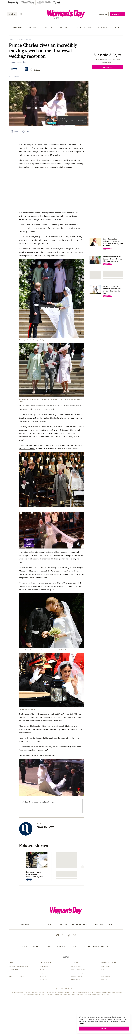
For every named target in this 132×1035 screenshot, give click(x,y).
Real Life (63, 28)
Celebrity (17, 28)
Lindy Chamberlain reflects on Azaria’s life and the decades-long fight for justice (113, 242)
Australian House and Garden (19, 966)
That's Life (43, 979)
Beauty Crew (105, 976)
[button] (48, 103)
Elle (102, 969)
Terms (48, 946)
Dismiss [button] (104, 1028)
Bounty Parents (76, 979)
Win (117, 28)
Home (11, 40)
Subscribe (103, 14)
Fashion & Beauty (83, 28)
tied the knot (48, 148)
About (25, 946)
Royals (28, 40)
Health (48, 28)
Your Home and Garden (17, 976)
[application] (49, 103)
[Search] (21, 14)
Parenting (103, 28)
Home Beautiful (14, 969)
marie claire (105, 966)
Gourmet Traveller (77, 976)
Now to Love (35, 70)
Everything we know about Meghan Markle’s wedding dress (34, 874)
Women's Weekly (76, 966)
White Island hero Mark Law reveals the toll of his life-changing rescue (112, 259)
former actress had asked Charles (42, 418)
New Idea (43, 976)
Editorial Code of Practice (96, 946)
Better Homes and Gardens (18, 973)
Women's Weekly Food (78, 969)
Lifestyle (33, 28)
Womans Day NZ (45, 969)
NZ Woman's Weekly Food (79, 973)
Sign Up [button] (117, 14)
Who (41, 973)
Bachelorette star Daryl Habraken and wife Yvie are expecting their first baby (112, 289)
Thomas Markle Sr (27, 449)
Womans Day (44, 966)
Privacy (37, 946)
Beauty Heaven (106, 973)
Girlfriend (104, 979)
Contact (75, 946)
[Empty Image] (95, 275)
